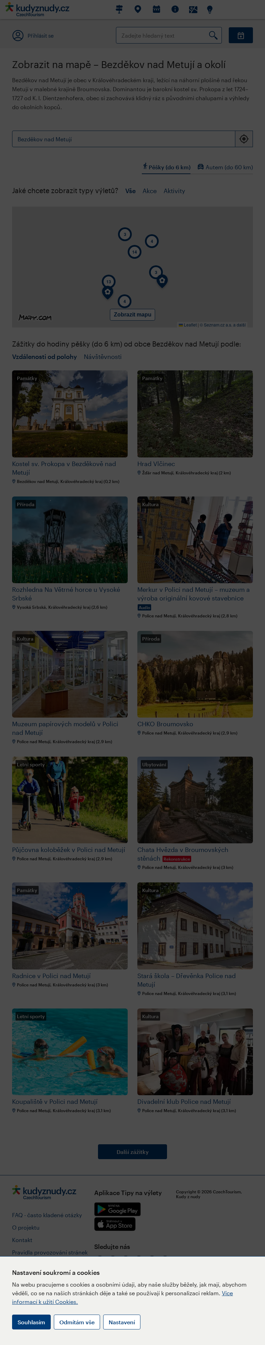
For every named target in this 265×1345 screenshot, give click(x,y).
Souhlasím (31, 1322)
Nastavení (122, 1322)
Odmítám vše (77, 1322)
